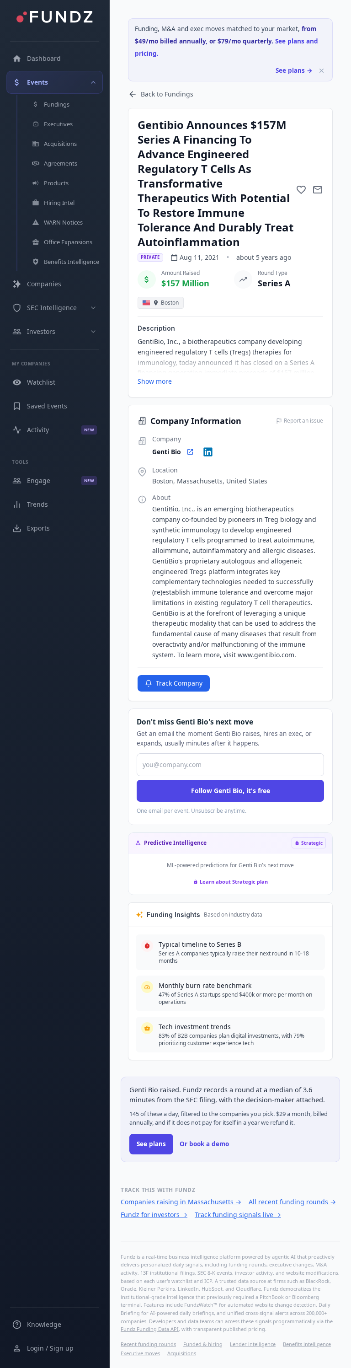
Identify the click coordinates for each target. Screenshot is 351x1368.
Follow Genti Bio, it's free (230, 790)
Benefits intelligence (307, 1344)
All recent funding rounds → (292, 1201)
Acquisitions (181, 1353)
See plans (151, 1144)
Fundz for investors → (154, 1214)
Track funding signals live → (238, 1214)
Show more (155, 381)
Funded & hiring (203, 1344)
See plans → (294, 70)
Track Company (179, 683)
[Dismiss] (321, 70)
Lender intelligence (253, 1344)
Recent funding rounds (148, 1344)
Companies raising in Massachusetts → (181, 1201)
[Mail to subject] (317, 189)
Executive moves (140, 1353)
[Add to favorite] (301, 189)
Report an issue (303, 420)
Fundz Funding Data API (150, 1328)
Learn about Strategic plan (234, 881)
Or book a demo (204, 1144)
